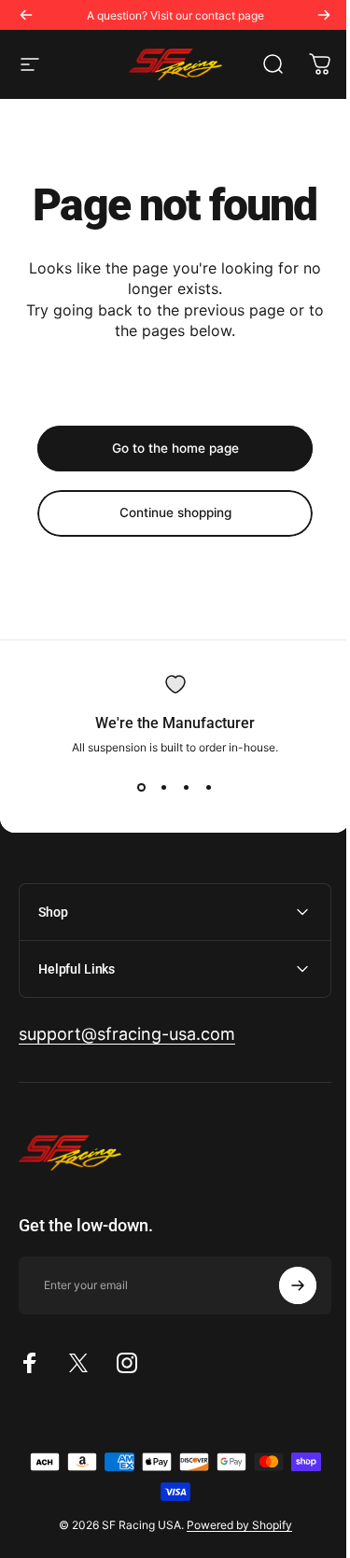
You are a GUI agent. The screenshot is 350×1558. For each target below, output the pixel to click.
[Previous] (26, 15)
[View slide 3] (186, 788)
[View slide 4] (209, 788)
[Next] (323, 15)
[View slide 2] (164, 788)
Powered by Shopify (232, 1525)
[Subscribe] (283, 1285)
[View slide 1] (142, 788)
